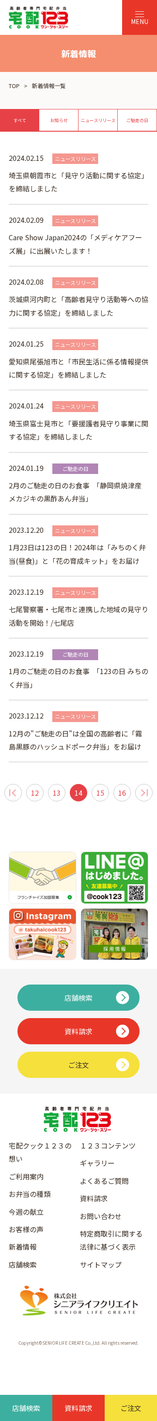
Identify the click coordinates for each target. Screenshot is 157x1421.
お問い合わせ (101, 1216)
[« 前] (13, 792)
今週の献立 (26, 1211)
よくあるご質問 (104, 1181)
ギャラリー (97, 1163)
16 (122, 792)
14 (78, 792)
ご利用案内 (26, 1176)
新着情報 (23, 1246)
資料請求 (94, 1198)
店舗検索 (23, 1264)
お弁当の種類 (30, 1194)
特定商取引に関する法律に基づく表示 (111, 1240)
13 (57, 792)
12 (35, 792)
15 (100, 792)
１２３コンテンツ (108, 1145)
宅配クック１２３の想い (40, 1152)
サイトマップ (101, 1264)
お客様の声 (26, 1229)
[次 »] (144, 792)
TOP (14, 86)
